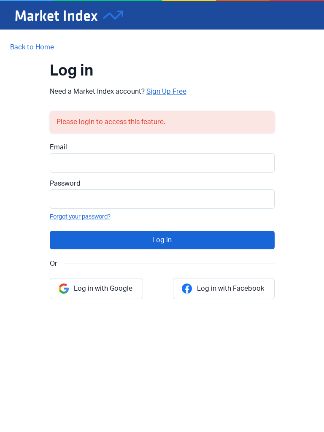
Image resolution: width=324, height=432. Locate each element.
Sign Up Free (166, 91)
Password (65, 183)
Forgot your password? (80, 217)
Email (58, 147)
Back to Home (32, 47)
